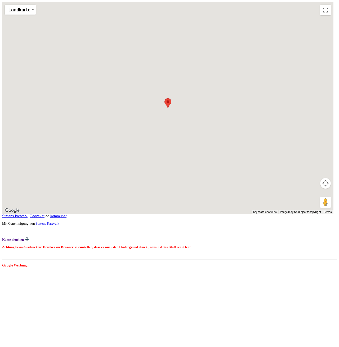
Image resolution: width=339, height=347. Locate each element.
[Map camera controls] (325, 183)
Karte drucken (13, 240)
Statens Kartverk (47, 223)
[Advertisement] (161, 308)
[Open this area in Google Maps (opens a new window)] (12, 210)
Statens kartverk (15, 216)
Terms (328, 212)
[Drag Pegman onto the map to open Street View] (325, 202)
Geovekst (37, 216)
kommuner (58, 216)
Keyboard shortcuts (265, 212)
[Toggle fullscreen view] (325, 10)
